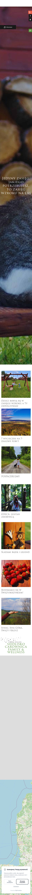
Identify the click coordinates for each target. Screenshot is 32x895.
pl (30, 3)
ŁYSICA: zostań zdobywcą (10, 515)
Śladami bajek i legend (15, 551)
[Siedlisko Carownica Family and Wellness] (16, 3)
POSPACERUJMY (10, 476)
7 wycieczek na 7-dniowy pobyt (12, 440)
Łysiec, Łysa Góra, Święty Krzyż (12, 629)
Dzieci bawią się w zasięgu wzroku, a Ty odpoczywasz (14, 403)
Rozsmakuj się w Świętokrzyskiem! (12, 591)
